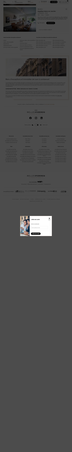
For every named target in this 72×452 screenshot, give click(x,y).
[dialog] (36, 226)
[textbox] (39, 228)
